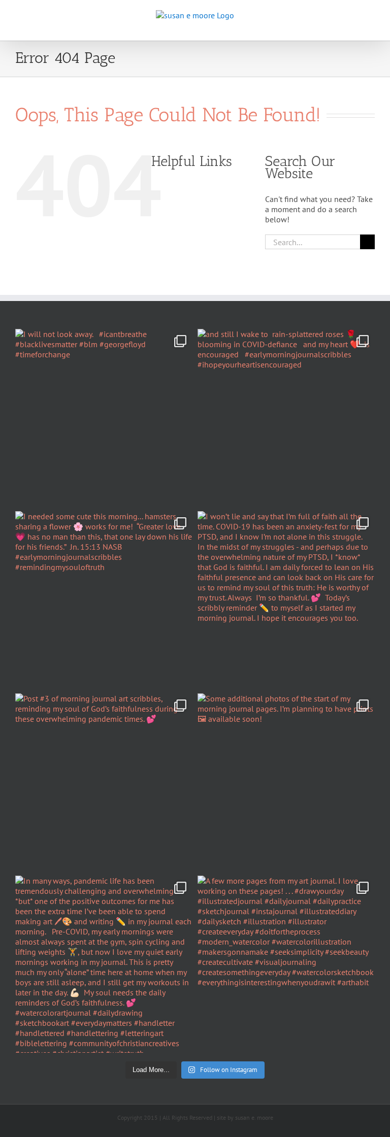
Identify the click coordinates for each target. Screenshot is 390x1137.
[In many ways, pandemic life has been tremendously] (103, 964)
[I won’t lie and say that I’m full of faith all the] (286, 599)
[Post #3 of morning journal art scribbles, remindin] (103, 782)
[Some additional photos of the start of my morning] (286, 782)
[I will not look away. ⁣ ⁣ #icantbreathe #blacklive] (103, 417)
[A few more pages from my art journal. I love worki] (286, 964)
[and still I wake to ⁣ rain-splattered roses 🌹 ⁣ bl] (286, 417)
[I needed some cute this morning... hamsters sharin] (103, 599)
